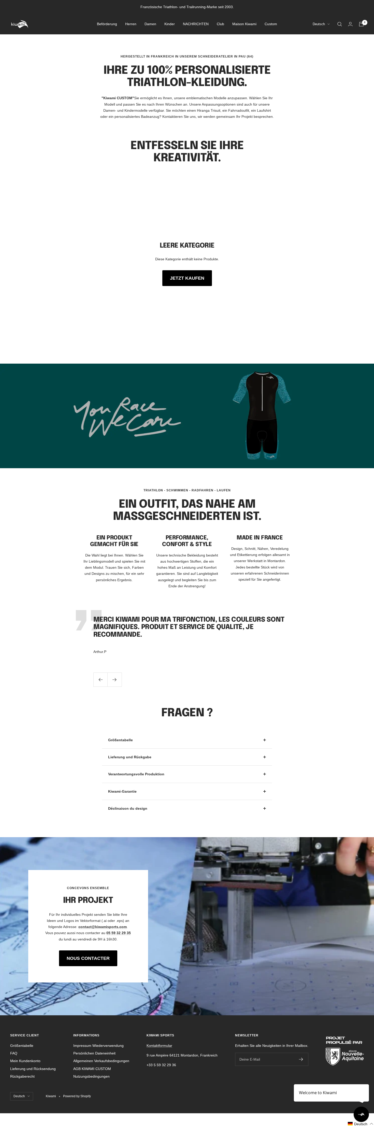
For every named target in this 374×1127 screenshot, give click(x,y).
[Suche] (339, 24)
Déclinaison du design (127, 808)
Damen (150, 24)
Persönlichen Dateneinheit (94, 1053)
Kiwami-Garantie (122, 791)
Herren (130, 24)
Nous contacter (88, 958)
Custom (271, 24)
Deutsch (319, 24)
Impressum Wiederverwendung (98, 1046)
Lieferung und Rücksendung (33, 1069)
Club (220, 24)
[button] (360, 1124)
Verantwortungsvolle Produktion (136, 774)
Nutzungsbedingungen (91, 1076)
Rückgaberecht (22, 1076)
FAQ (13, 1053)
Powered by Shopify (77, 1096)
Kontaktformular (159, 1046)
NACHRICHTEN (196, 24)
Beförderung (107, 24)
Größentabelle (120, 740)
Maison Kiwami (244, 24)
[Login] (350, 24)
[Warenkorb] (361, 24)
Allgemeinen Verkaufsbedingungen (101, 1061)
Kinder (169, 24)
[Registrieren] (301, 1059)
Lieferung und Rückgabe (129, 757)
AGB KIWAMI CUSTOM (92, 1069)
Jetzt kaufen (187, 278)
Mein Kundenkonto (25, 1061)
